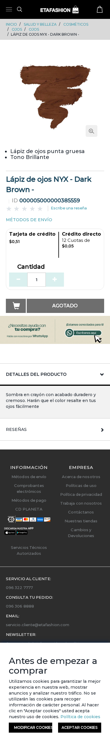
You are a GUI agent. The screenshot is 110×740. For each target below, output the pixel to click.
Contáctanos (81, 512)
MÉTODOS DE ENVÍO (29, 219)
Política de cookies (79, 716)
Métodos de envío (28, 476)
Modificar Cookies (33, 727)
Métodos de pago (28, 500)
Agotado (65, 306)
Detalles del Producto (36, 374)
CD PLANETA (29, 509)
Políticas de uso (81, 485)
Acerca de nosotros (81, 476)
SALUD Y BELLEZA (40, 24)
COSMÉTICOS (75, 24)
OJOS (17, 29)
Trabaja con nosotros (81, 503)
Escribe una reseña (69, 208)
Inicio (11, 24)
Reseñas (16, 429)
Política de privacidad (81, 494)
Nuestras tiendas (81, 521)
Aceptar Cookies (79, 727)
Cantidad (31, 267)
